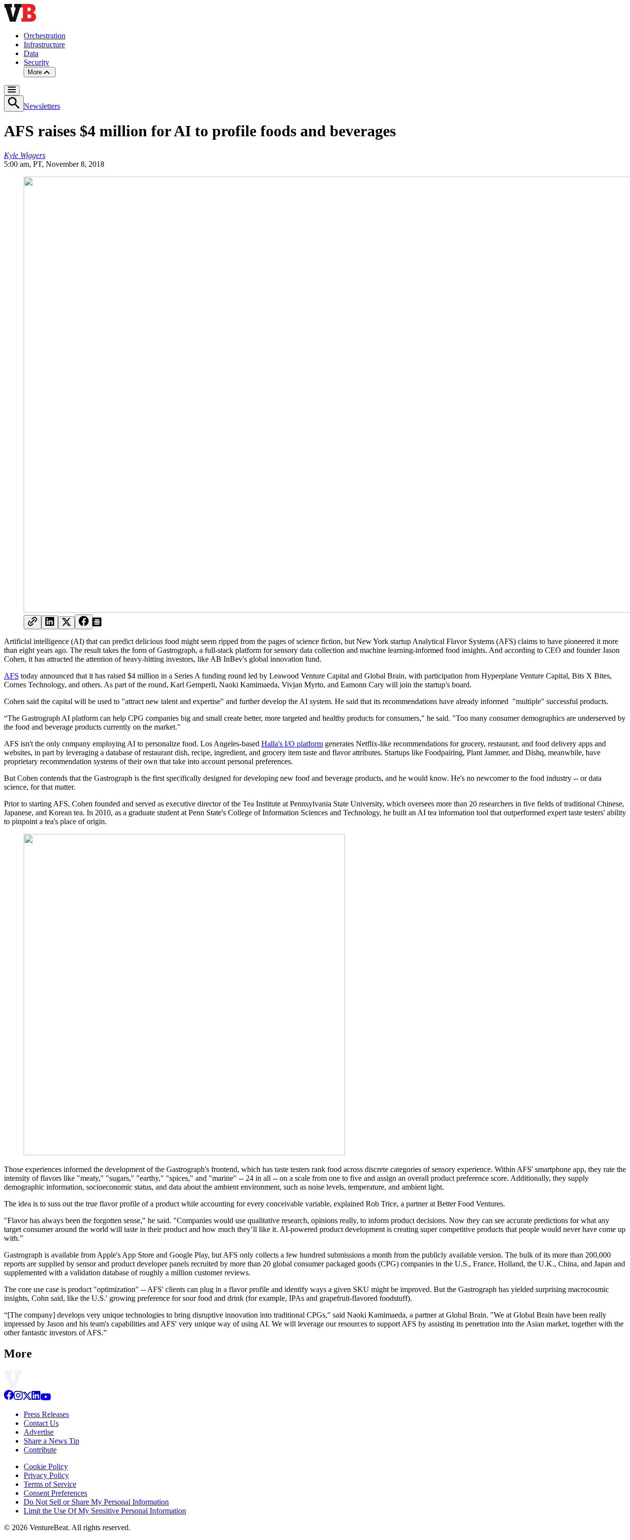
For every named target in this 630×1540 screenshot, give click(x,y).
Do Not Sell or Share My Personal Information (96, 1502)
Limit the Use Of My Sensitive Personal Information (105, 1511)
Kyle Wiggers (24, 155)
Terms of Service (50, 1484)
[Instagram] (18, 1397)
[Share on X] (66, 622)
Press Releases (46, 1414)
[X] (27, 1397)
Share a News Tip (51, 1441)
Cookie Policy (46, 1466)
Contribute (40, 1450)
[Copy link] (32, 622)
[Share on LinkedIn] (49, 622)
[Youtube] (45, 1397)
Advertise (39, 1432)
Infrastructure (44, 44)
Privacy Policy (46, 1475)
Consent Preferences (55, 1493)
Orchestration (44, 35)
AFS (11, 676)
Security (36, 62)
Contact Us (41, 1423)
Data (31, 53)
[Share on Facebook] (84, 622)
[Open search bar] (14, 103)
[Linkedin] (36, 1397)
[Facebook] (9, 1397)
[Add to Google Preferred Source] (97, 623)
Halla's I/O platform (292, 743)
